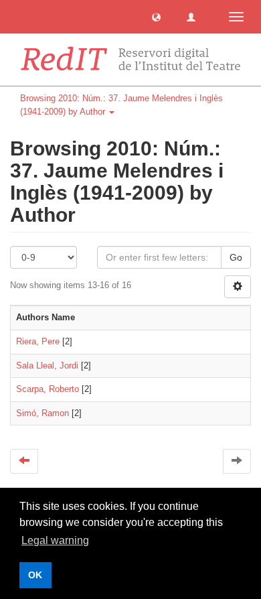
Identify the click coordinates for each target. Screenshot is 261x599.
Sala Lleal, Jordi (47, 365)
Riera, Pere (38, 341)
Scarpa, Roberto (47, 389)
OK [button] (35, 575)
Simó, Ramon (42, 413)
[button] (156, 16)
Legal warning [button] (55, 540)
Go (236, 257)
